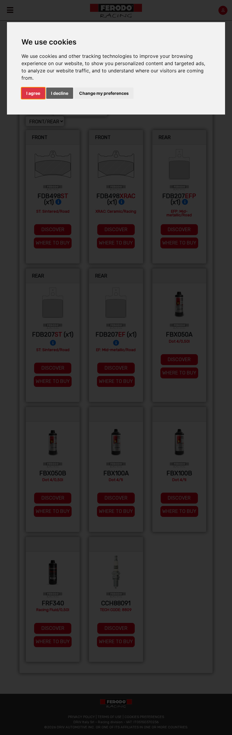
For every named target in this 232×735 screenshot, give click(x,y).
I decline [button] (59, 93)
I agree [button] (33, 93)
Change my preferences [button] (104, 93)
